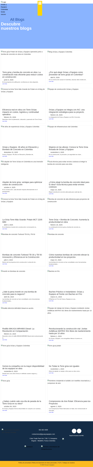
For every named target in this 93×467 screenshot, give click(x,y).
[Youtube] (79, 431)
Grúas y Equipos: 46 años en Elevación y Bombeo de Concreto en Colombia (20, 148)
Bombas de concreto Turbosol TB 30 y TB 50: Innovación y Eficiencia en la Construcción (22, 256)
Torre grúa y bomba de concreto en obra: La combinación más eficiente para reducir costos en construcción (22, 74)
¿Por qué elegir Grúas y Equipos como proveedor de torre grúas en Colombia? (66, 73)
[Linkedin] (74, 431)
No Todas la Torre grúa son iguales (64, 366)
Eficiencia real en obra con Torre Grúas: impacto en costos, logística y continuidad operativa (20, 112)
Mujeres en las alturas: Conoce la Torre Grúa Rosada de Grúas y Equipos (68, 148)
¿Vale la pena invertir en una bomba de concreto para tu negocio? (19, 293)
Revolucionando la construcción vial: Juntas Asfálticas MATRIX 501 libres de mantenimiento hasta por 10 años (70, 331)
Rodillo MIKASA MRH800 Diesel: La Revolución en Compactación (18, 330)
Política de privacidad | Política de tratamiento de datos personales (37, 462)
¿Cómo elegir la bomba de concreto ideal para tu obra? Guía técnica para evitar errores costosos (69, 184)
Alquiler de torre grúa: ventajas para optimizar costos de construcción (22, 183)
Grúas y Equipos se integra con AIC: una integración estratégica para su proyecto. (67, 111)
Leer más (4, 83)
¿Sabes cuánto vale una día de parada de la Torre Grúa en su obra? (21, 402)
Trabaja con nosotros (68, 462)
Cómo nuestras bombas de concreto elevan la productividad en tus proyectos (69, 256)
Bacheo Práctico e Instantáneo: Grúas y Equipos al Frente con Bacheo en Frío (66, 293)
